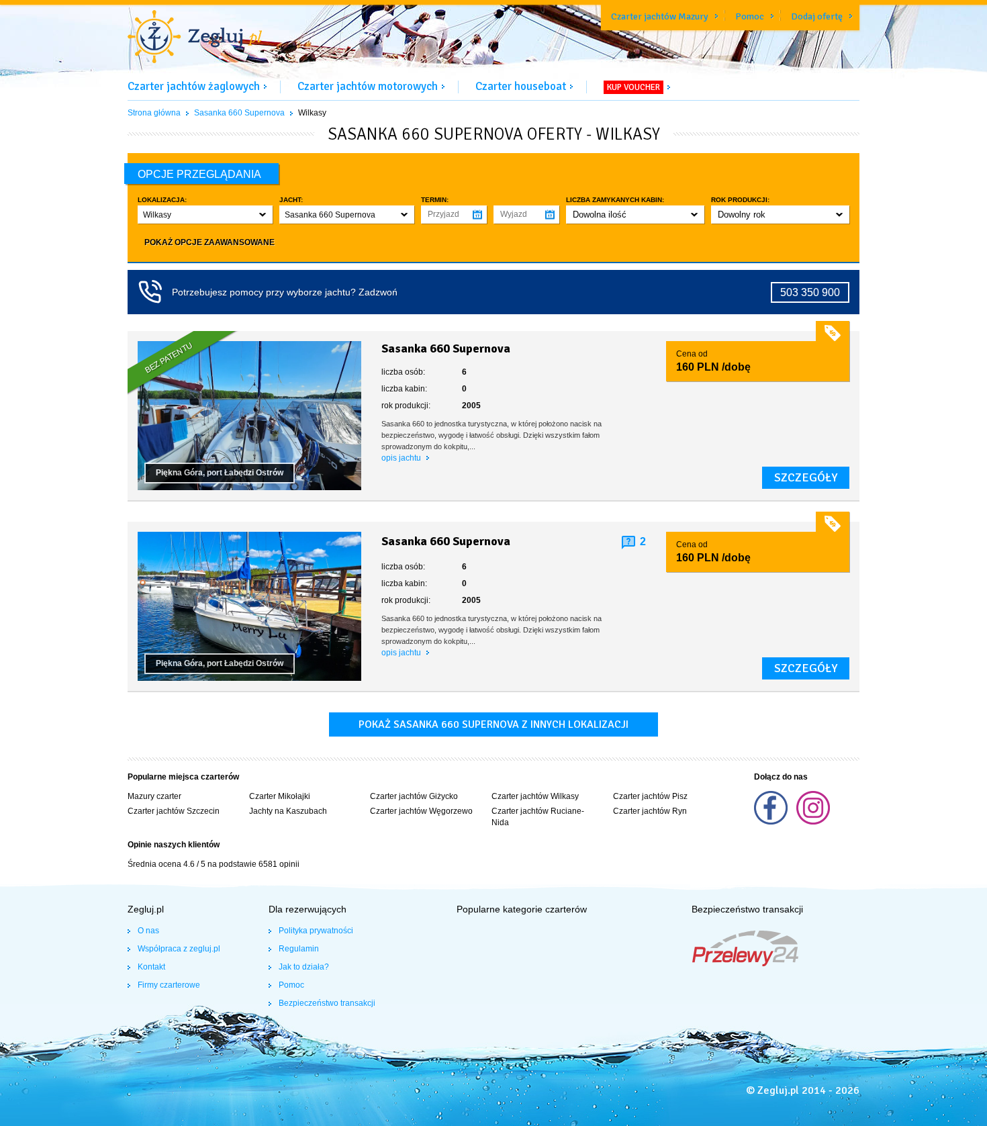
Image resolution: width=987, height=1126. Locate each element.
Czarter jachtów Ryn (650, 811)
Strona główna (154, 113)
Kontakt (151, 967)
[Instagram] (813, 822)
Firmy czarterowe (169, 985)
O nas (148, 930)
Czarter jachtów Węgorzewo (421, 811)
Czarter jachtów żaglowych (194, 86)
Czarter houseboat (520, 86)
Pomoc (749, 16)
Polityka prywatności (316, 930)
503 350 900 (810, 292)
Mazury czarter (154, 796)
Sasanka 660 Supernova (239, 113)
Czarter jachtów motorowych (367, 86)
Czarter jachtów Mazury (659, 16)
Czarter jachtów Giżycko (414, 796)
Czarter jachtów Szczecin (174, 811)
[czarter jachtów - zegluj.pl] (195, 38)
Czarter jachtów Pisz (650, 796)
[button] (205, 214)
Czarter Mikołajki (279, 796)
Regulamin (299, 948)
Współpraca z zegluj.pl (179, 948)
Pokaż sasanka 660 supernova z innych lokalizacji (493, 724)
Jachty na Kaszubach (288, 811)
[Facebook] (772, 822)
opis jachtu (402, 458)
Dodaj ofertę (817, 16)
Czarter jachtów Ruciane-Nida (537, 816)
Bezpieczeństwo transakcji (327, 1003)
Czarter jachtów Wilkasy (535, 796)
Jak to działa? (304, 967)
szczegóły (805, 477)
